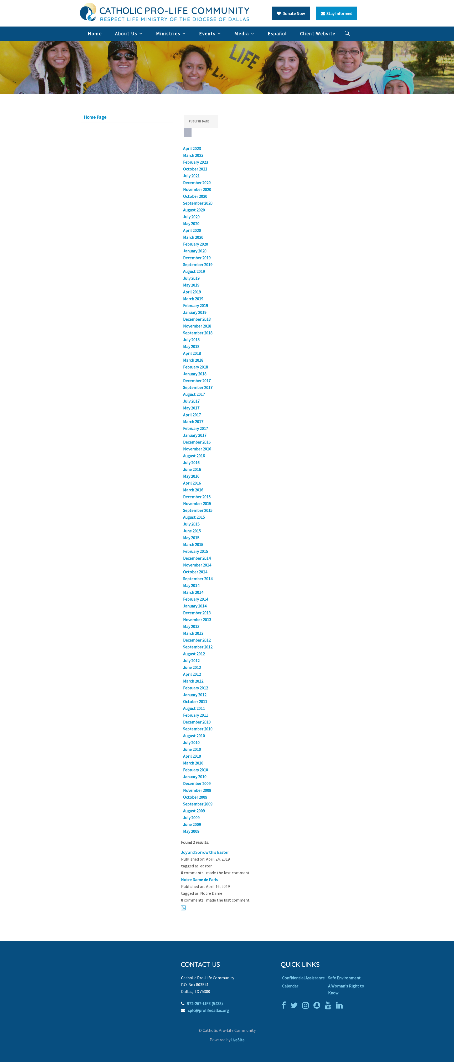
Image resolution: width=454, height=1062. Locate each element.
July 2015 (191, 524)
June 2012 (192, 667)
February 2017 (195, 428)
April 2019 (192, 291)
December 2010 (197, 722)
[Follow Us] (295, 1005)
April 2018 (192, 353)
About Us (126, 33)
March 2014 (193, 592)
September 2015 (198, 510)
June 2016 (192, 469)
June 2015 (192, 530)
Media (241, 33)
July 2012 (191, 660)
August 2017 (194, 394)
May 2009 (191, 831)
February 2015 (195, 551)
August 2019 (194, 271)
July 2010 (191, 742)
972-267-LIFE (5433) (205, 1003)
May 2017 (191, 407)
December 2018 (197, 319)
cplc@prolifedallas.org (208, 1010)
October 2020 (195, 196)
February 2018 (195, 366)
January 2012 (195, 694)
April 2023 (192, 148)
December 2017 (197, 380)
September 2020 (198, 203)
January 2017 (195, 435)
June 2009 (192, 824)
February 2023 (195, 162)
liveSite (238, 1039)
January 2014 (195, 605)
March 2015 (193, 544)
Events (207, 33)
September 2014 (198, 578)
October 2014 (195, 571)
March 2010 (193, 763)
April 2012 (192, 674)
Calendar (290, 985)
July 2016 (191, 462)
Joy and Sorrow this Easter (205, 852)
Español (277, 33)
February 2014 (195, 599)
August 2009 (194, 810)
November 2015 (197, 503)
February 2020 (195, 244)
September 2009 (198, 803)
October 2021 (195, 168)
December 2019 (197, 257)
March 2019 (193, 298)
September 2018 (198, 332)
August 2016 (194, 455)
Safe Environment (344, 977)
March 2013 (193, 633)
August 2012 (194, 653)
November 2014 (197, 565)
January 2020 (195, 250)
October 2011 (195, 701)
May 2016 (191, 476)
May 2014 (191, 585)
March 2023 (193, 155)
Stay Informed (338, 13)
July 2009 (191, 817)
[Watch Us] (329, 1005)
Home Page (95, 117)
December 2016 (197, 442)
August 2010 (194, 735)
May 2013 (191, 626)
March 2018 (193, 360)
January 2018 (195, 373)
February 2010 (195, 769)
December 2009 (197, 783)
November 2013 (197, 619)
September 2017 (198, 387)
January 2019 (195, 312)
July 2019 (191, 278)
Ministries (168, 33)
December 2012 (197, 640)
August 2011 (194, 708)
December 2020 (197, 182)
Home (95, 33)
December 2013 (197, 612)
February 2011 (195, 715)
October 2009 (195, 797)
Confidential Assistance (303, 977)
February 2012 (195, 687)
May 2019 (191, 285)
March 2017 (193, 421)
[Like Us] (285, 1005)
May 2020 (191, 223)
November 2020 (197, 189)
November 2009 (197, 790)
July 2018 (191, 339)
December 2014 (197, 558)
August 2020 (194, 209)
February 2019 (195, 305)
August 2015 (194, 517)
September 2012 (198, 646)
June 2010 (192, 749)
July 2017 (191, 401)
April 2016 (192, 483)
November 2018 (197, 326)
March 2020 (193, 237)
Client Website (318, 33)
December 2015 (197, 496)
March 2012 (193, 681)
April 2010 (192, 756)
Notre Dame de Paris (199, 879)
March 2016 (193, 489)
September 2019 (198, 264)
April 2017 (192, 414)
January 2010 (195, 776)
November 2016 (197, 448)
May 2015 (191, 537)
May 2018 (191, 346)
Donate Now (293, 13)
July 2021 (191, 175)
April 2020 (192, 230)
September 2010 (198, 728)
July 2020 (191, 216)
